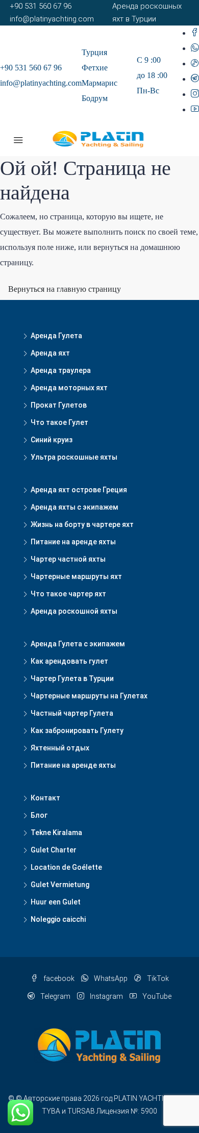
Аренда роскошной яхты (74, 611)
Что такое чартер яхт (68, 594)
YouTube (156, 996)
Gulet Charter (54, 850)
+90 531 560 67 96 (31, 67)
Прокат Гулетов (59, 405)
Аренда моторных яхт (69, 388)
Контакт (45, 798)
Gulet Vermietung (60, 884)
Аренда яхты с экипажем (74, 507)
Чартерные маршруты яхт (76, 576)
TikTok (157, 978)
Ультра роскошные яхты (74, 457)
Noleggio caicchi (58, 919)
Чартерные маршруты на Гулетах (89, 696)
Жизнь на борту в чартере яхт (82, 524)
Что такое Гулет (59, 422)
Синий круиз (51, 440)
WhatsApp (110, 978)
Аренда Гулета (56, 336)
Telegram (54, 996)
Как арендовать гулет (69, 661)
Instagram (105, 996)
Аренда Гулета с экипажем (78, 644)
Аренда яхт (50, 353)
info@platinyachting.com (41, 83)
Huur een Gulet (56, 902)
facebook (58, 978)
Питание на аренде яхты (73, 542)
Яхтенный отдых (60, 748)
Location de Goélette (66, 867)
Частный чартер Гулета (72, 713)
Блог (39, 815)
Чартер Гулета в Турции (72, 678)
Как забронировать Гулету (77, 730)
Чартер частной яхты (68, 559)
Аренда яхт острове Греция (79, 490)
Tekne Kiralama (56, 832)
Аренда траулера (61, 370)
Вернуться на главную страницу (64, 289)
